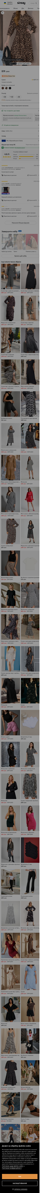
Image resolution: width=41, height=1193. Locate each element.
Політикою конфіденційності (12, 1168)
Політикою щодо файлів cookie (12, 1166)
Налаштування (20, 1183)
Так (19, 1176)
